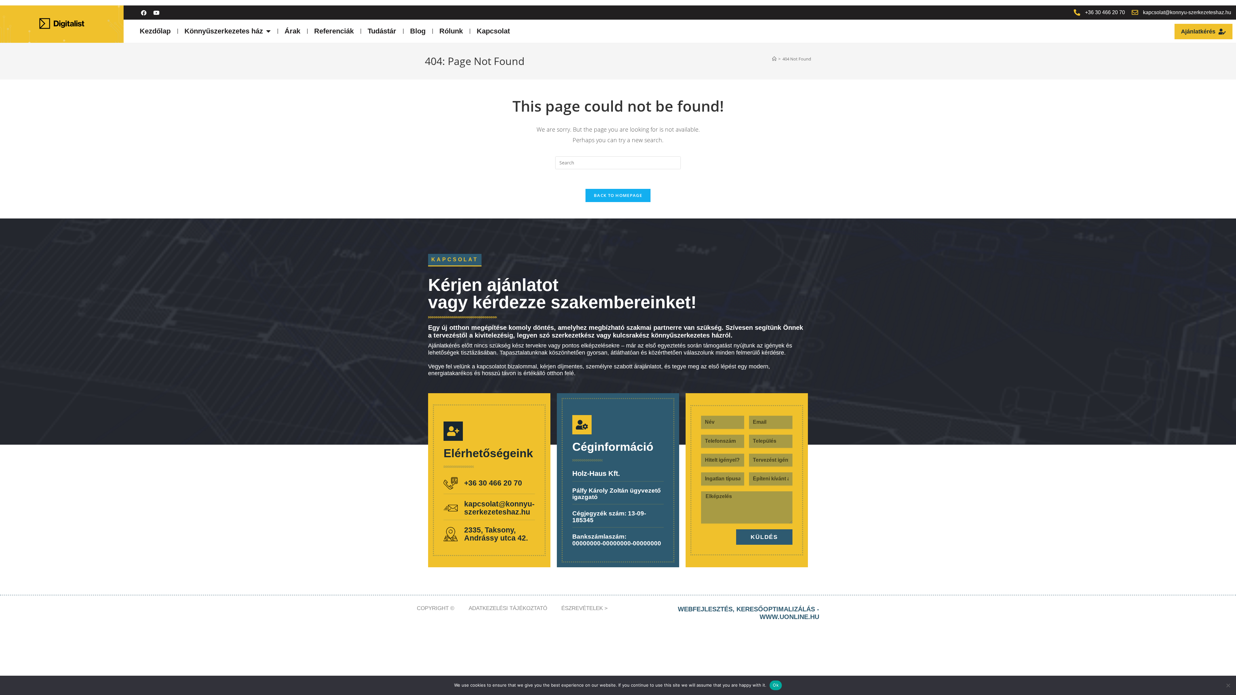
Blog (418, 31)
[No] (1228, 685)
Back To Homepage (618, 195)
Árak (292, 31)
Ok (776, 685)
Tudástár (382, 31)
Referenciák (334, 31)
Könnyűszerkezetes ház (223, 31)
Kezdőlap (155, 31)
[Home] (774, 59)
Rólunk (451, 31)
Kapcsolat (493, 31)
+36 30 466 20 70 (493, 483)
